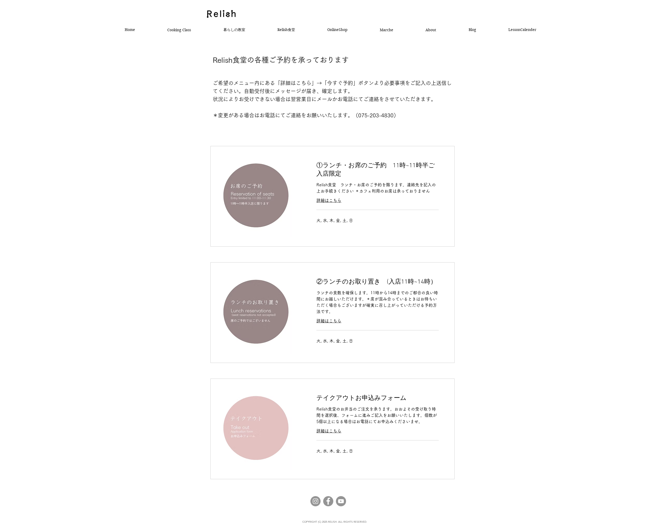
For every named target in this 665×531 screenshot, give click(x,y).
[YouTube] (341, 501)
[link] (377, 170)
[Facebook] (328, 501)
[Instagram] (315, 501)
